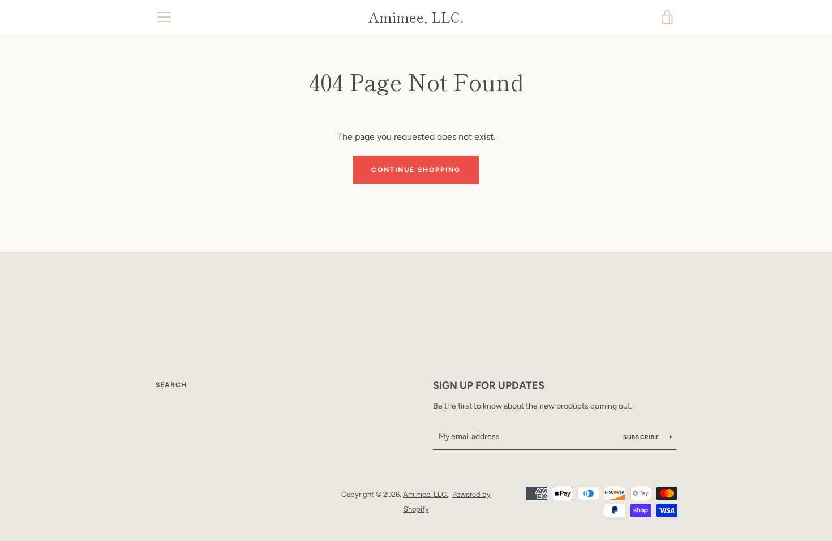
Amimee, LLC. (416, 17)
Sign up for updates (488, 385)
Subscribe (642, 437)
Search (171, 385)
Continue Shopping (416, 170)
